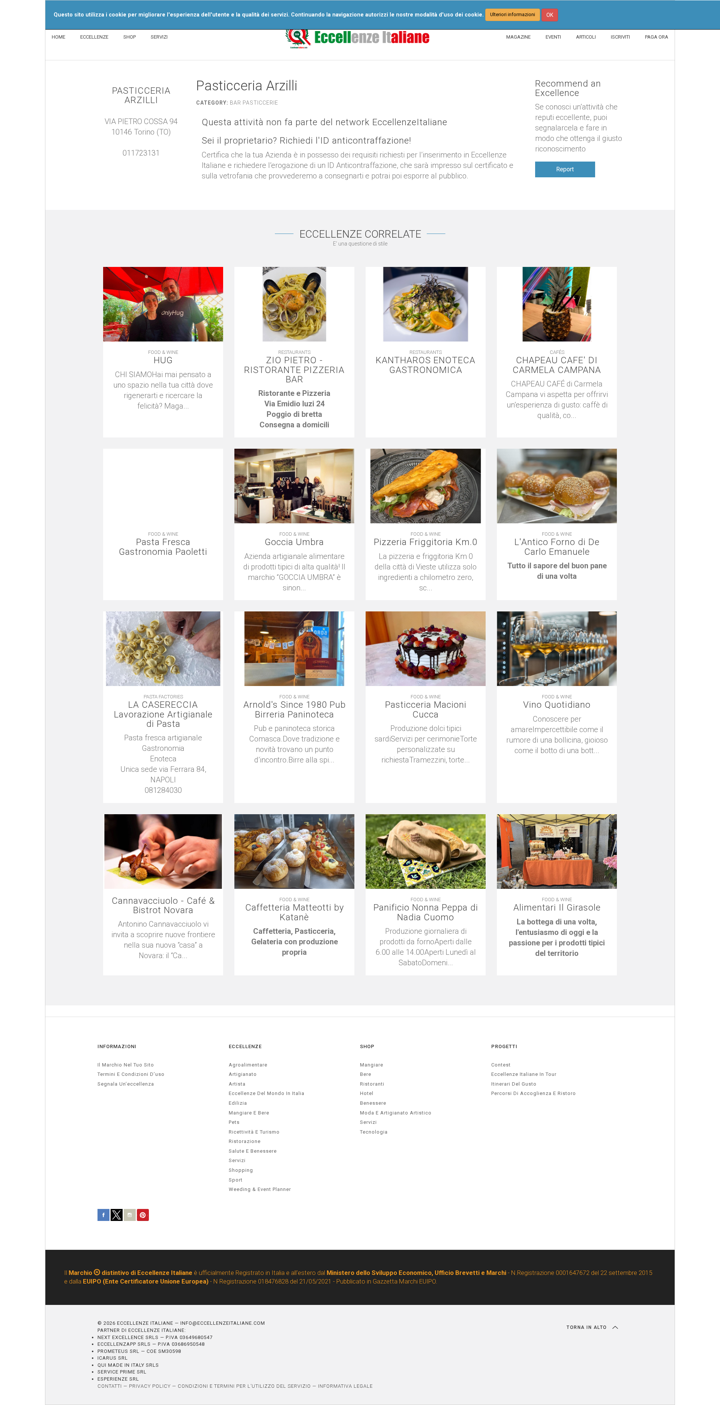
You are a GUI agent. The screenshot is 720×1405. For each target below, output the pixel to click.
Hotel (367, 1093)
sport (236, 1180)
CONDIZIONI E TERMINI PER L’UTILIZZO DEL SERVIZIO (244, 1386)
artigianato (243, 1074)
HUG (163, 360)
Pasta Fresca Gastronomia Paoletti (163, 547)
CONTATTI (110, 1386)
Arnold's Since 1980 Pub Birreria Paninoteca (294, 709)
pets (234, 1122)
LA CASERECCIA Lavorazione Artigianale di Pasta (163, 714)
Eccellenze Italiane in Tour (523, 1074)
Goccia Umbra (294, 542)
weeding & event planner (260, 1189)
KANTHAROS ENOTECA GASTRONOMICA (426, 365)
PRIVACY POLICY (150, 1386)
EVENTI (553, 37)
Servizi (368, 1122)
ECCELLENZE (94, 37)
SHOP (129, 37)
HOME (58, 37)
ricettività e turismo (254, 1132)
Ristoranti (372, 1084)
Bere (365, 1074)
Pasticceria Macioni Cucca (425, 709)
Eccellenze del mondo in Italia (266, 1093)
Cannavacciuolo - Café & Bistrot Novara (163, 905)
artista (237, 1084)
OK (549, 15)
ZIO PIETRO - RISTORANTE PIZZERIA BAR (294, 370)
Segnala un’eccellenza (126, 1084)
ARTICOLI (586, 37)
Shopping (241, 1170)
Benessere (373, 1103)
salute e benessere (253, 1151)
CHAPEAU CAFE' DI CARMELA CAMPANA (557, 365)
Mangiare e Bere (249, 1113)
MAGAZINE (518, 37)
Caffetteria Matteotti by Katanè (294, 912)
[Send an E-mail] (137, 163)
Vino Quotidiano (557, 705)
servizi (237, 1160)
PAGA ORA (656, 37)
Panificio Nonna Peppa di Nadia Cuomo (426, 912)
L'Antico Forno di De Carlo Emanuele (557, 547)
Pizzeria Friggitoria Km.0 (425, 542)
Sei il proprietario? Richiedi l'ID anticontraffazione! (306, 140)
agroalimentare (248, 1065)
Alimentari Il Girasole (557, 907)
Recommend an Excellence (568, 88)
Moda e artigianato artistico (396, 1113)
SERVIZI (159, 37)
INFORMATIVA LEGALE (345, 1386)
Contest (501, 1065)
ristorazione (245, 1141)
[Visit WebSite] (145, 163)
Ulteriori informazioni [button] (512, 14)
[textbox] (294, 409)
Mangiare (371, 1065)
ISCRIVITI (620, 37)
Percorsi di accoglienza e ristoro (533, 1093)
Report (565, 169)
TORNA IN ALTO (588, 1327)
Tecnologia (374, 1132)
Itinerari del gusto (514, 1084)
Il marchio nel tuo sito (126, 1065)
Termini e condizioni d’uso (131, 1074)
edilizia (238, 1103)
